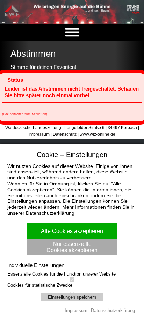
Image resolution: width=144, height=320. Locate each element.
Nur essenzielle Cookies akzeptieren (72, 247)
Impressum (39, 134)
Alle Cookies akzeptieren (72, 231)
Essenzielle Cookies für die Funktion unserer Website (61, 274)
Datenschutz (65, 134)
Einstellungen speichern (72, 297)
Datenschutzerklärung (50, 213)
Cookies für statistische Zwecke (39, 285)
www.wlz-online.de (97, 134)
